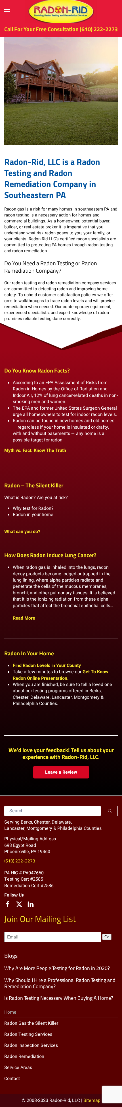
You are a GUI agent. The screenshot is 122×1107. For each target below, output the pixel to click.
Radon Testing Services (28, 1034)
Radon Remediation (24, 1056)
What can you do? (22, 531)
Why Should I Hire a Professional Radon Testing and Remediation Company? (59, 983)
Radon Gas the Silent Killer (31, 1023)
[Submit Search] (110, 811)
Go (106, 937)
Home (10, 1012)
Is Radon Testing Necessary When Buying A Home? (58, 998)
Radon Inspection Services (31, 1045)
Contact (12, 1078)
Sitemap (91, 1100)
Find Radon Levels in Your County (47, 665)
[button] (7, 11)
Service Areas (18, 1067)
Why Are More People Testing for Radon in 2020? (57, 968)
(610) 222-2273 (99, 29)
